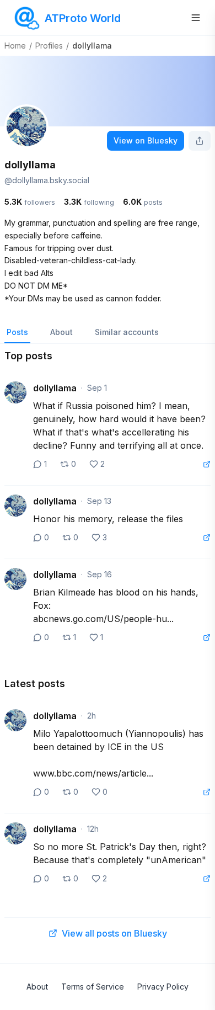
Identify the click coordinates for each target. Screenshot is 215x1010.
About (61, 332)
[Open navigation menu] (196, 17)
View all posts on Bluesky (114, 933)
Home (15, 45)
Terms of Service (92, 986)
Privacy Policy (163, 986)
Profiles (49, 45)
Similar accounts (127, 332)
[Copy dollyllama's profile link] (200, 141)
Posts (17, 332)
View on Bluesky (146, 140)
